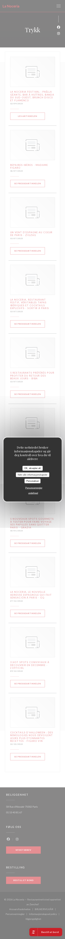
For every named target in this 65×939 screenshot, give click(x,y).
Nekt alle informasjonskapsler (32, 474)
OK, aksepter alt (32, 468)
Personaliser (32, 481)
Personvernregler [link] (33, 487)
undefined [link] (33, 493)
